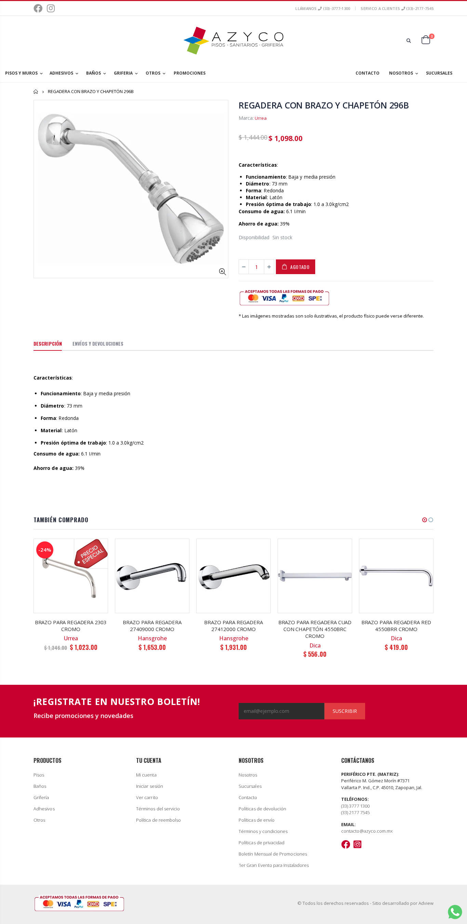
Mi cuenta (146, 775)
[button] (425, 520)
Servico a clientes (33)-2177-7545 (397, 8)
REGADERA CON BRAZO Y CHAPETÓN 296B (324, 105)
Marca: (246, 118)
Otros (39, 820)
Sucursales (250, 786)
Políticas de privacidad (262, 842)
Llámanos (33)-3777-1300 (322, 8)
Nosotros (248, 775)
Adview (425, 903)
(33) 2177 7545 (355, 812)
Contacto (248, 797)
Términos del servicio (158, 809)
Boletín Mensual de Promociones (273, 854)
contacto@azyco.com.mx (366, 831)
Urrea (261, 118)
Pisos (39, 775)
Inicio (36, 91)
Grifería (41, 797)
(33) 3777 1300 (355, 806)
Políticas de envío (257, 820)
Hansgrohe (152, 638)
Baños (40, 786)
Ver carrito (147, 797)
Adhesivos (44, 809)
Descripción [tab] (48, 343)
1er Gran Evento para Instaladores (274, 865)
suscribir (345, 711)
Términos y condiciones (263, 831)
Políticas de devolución (262, 809)
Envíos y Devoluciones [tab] (97, 343)
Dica (315, 645)
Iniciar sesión (149, 786)
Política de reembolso (158, 820)
